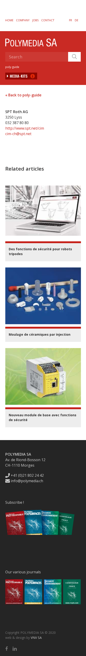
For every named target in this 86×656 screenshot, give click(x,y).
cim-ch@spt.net (18, 133)
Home (9, 20)
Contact (47, 20)
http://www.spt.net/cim (24, 128)
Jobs (35, 20)
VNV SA (36, 637)
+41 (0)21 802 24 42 (27, 475)
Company (23, 20)
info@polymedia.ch (27, 480)
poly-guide (12, 67)
